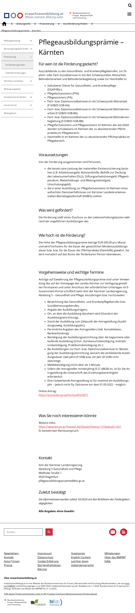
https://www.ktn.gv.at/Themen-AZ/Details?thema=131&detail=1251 (80, 427)
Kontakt (9, 557)
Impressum (45, 553)
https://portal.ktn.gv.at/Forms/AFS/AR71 (63, 395)
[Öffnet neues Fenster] (15, 602)
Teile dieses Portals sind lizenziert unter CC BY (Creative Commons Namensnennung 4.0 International (50, 593)
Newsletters (11, 553)
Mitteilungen (112, 553)
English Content (81, 557)
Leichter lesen (79, 561)
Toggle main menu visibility (129, 13)
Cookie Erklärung (48, 561)
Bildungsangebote (12, 89)
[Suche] (130, 5)
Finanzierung (47, 23)
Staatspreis (78, 553)
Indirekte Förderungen (16, 72)
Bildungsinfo (23, 23)
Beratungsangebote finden (16, 48)
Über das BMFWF (115, 557)
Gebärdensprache (82, 565)
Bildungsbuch (10, 113)
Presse (8, 565)
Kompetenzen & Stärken (15, 97)
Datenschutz (45, 557)
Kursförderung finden (75, 23)
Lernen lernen (10, 105)
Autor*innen (12, 561)
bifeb (108, 561)
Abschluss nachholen (13, 80)
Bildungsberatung (12, 40)
